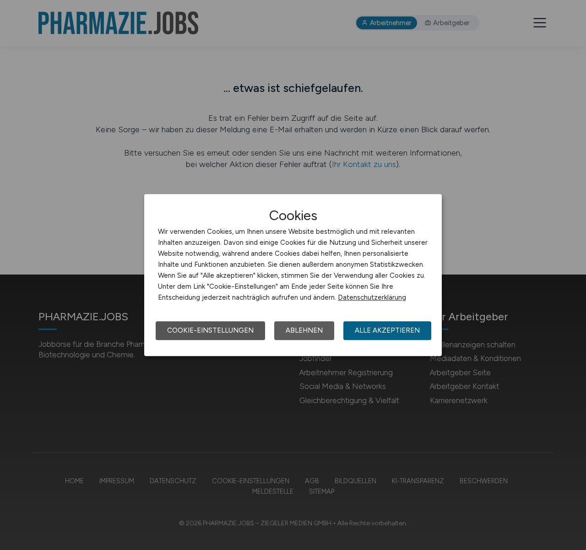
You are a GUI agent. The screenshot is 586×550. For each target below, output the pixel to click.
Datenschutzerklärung (372, 297)
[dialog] (293, 275)
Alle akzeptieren (387, 330)
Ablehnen (304, 330)
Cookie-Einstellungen (210, 330)
